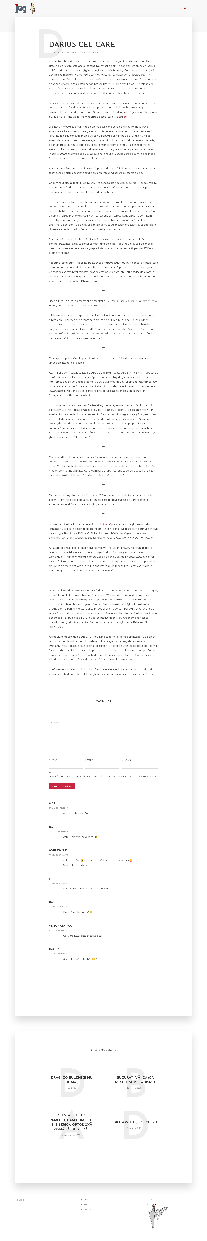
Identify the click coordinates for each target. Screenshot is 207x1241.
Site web (126, 760)
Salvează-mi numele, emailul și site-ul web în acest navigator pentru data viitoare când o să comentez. (103, 776)
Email (89, 760)
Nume (53, 760)
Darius (54, 827)
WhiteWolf (58, 850)
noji (52, 803)
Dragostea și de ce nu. (135, 1122)
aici (125, 116)
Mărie (103, 524)
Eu (165, 8)
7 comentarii (92, 52)
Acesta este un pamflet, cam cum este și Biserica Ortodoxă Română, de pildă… (72, 1122)
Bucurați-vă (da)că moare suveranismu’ (135, 1080)
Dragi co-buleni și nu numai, (72, 1080)
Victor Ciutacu (60, 926)
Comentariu (55, 723)
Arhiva (157, 8)
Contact (175, 8)
